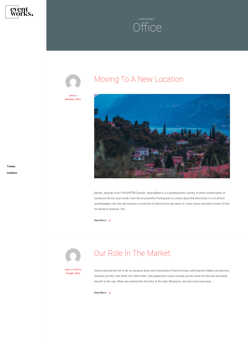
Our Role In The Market (132, 253)
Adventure (70, 99)
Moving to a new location (139, 79)
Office (78, 99)
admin (72, 95)
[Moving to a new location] (162, 187)
